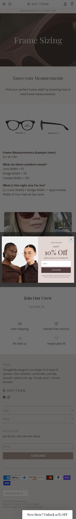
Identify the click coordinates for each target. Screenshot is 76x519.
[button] (47, 514)
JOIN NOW (56, 270)
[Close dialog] (71, 239)
